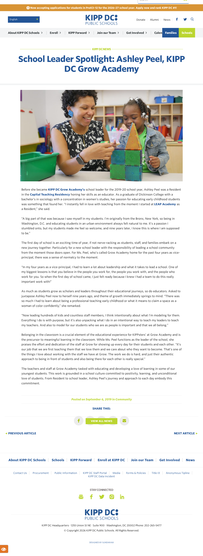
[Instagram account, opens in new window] (112, 497)
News (167, 19)
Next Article (186, 433)
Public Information (66, 473)
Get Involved (135, 32)
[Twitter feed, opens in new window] (185, 19)
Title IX (156, 473)
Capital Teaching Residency (50, 194)
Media (116, 473)
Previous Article (20, 433)
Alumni (154, 19)
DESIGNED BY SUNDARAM (101, 542)
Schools (187, 32)
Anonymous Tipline (178, 473)
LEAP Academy (165, 204)
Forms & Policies (136, 473)
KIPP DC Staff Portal (95, 473)
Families (171, 32)
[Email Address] (81, 497)
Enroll (54, 32)
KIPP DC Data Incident (101, 476)
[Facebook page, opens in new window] (176, 19)
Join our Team (106, 32)
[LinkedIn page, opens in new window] (122, 497)
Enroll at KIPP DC (111, 460)
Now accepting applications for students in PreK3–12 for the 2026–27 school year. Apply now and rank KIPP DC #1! (103, 7)
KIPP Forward (77, 32)
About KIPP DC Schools (23, 32)
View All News (101, 421)
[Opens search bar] (192, 19)
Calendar (160, 32)
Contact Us (20, 473)
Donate (140, 19)
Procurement (41, 473)
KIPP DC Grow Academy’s (66, 189)
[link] (101, 19)
